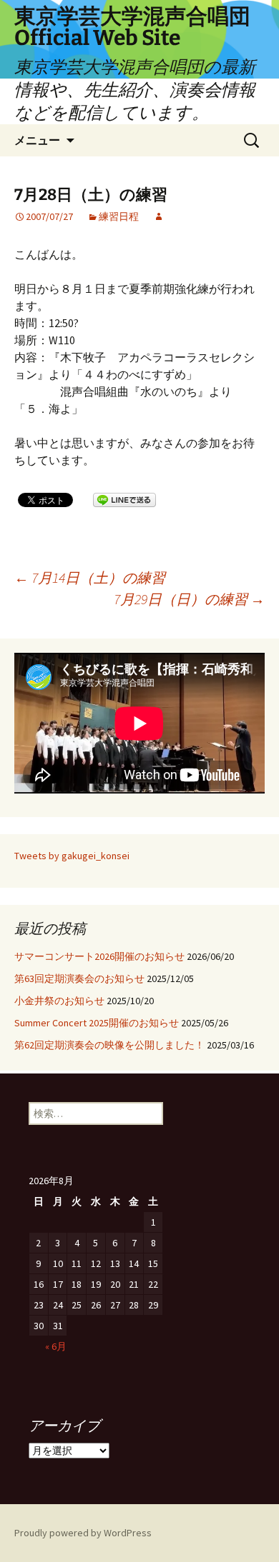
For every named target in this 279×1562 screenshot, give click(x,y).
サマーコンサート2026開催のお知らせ (99, 956)
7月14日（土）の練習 (89, 577)
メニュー (37, 140)
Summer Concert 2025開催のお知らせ (96, 1022)
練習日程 (119, 216)
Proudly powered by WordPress (83, 1532)
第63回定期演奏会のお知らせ (79, 978)
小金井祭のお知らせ (59, 1000)
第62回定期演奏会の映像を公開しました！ (109, 1044)
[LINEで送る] (124, 499)
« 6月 (56, 1346)
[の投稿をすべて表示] (159, 216)
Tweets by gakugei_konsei (71, 855)
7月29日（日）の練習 (189, 599)
